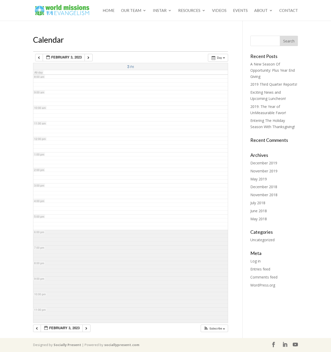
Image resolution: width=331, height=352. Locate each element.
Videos (219, 11)
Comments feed (263, 277)
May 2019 (258, 179)
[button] (214, 328)
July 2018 (257, 202)
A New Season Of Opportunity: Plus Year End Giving (272, 70)
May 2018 (258, 218)
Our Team (131, 11)
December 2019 (263, 162)
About (261, 11)
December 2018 (263, 186)
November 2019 (263, 170)
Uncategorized (262, 239)
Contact (288, 11)
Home (109, 11)
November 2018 (263, 194)
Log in (255, 261)
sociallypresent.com (121, 344)
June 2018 (258, 210)
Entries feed (260, 269)
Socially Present (67, 344)
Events (240, 11)
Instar (160, 11)
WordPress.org (262, 285)
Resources (189, 11)
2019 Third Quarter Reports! (273, 84)
